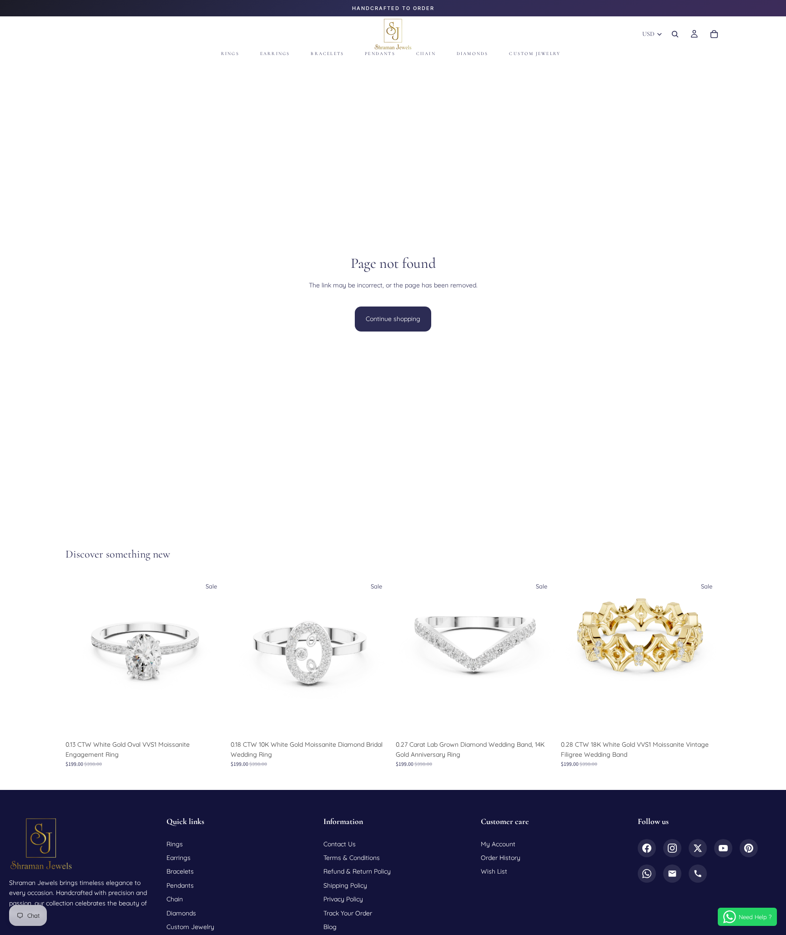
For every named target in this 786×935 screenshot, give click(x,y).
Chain (174, 899)
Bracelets (180, 871)
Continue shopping (393, 319)
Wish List (494, 871)
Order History (500, 858)
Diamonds (181, 913)
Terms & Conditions (351, 858)
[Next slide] (211, 656)
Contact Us (339, 844)
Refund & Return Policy (357, 871)
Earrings (178, 858)
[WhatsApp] (647, 874)
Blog (330, 927)
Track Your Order (347, 913)
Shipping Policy (345, 885)
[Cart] (714, 34)
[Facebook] (647, 848)
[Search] (675, 34)
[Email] (672, 874)
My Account (498, 844)
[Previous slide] (79, 656)
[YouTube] (723, 848)
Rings (174, 844)
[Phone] (698, 874)
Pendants (180, 885)
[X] (698, 848)
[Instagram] (672, 848)
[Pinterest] (749, 848)
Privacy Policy (343, 899)
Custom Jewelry (190, 927)
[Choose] (211, 722)
